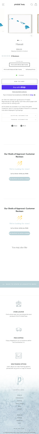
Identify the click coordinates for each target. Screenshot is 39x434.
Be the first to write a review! (19, 179)
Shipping (13, 51)
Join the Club (19, 428)
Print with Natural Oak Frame (13, 69)
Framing (19, 61)
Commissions (20, 398)
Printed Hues (19, 390)
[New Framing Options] (18, 355)
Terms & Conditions (30, 432)
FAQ (19, 423)
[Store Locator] (18, 303)
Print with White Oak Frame (19, 64)
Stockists (19, 415)
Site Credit (20, 432)
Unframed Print (30, 69)
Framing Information (19, 119)
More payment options (19, 92)
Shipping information (19, 115)
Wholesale (19, 420)
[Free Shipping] (18, 329)
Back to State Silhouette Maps (20, 284)
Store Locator (19, 403)
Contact (19, 409)
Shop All (19, 395)
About (19, 406)
